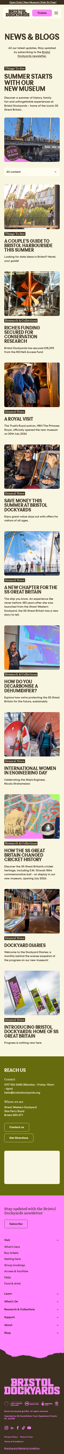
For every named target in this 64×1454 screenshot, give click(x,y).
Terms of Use (26, 1437)
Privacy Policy (11, 1437)
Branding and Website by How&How (21, 1448)
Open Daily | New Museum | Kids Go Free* (33, 2)
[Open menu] (56, 13)
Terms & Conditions (13, 1441)
